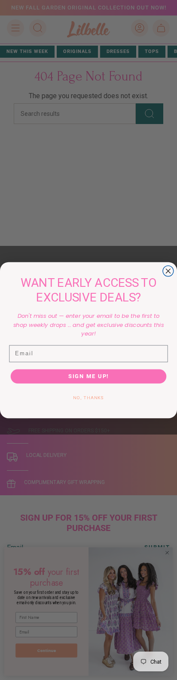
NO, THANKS (88, 397)
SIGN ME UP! (88, 376)
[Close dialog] (168, 270)
